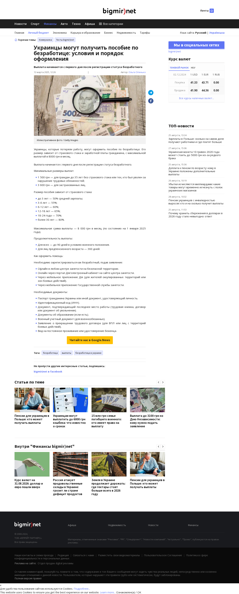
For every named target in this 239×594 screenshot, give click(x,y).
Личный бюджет (38, 32)
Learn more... (107, 592)
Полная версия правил (28, 578)
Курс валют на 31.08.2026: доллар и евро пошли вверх (29, 483)
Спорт (35, 24)
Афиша (90, 24)
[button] (158, 382)
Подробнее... (82, 588)
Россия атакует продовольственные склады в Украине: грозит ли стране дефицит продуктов (67, 487)
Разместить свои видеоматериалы (119, 555)
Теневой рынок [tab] (179, 67)
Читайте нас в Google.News (90, 340)
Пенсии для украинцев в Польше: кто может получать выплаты (32, 419)
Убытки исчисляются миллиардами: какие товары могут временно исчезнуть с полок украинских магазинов (195, 187)
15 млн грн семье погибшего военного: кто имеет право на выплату (107, 421)
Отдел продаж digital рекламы (55, 563)
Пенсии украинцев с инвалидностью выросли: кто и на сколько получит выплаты (195, 201)
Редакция (63, 555)
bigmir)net (174, 51)
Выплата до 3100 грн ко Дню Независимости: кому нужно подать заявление (146, 421)
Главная (19, 32)
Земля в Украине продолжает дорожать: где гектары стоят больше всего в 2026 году (108, 487)
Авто (64, 24)
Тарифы (145, 32)
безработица (50, 352)
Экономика (60, 32)
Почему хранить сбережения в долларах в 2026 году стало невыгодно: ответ (195, 214)
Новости (21, 24)
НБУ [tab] (193, 67)
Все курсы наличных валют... (196, 98)
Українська (216, 32)
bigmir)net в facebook (48, 371)
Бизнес (108, 32)
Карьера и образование (85, 32)
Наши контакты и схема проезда (34, 555)
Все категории (113, 24)
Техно (76, 24)
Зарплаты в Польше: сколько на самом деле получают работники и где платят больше (196, 140)
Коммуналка (45, 39)
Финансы (50, 24)
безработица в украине (88, 352)
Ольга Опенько (137, 72)
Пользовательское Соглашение (163, 555)
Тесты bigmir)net (65, 39)
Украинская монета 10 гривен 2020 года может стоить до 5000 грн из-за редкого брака (194, 155)
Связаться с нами (83, 555)
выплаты (66, 352)
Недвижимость (126, 32)
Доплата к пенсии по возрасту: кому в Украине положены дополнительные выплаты (192, 171)
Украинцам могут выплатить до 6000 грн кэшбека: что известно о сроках (69, 421)
